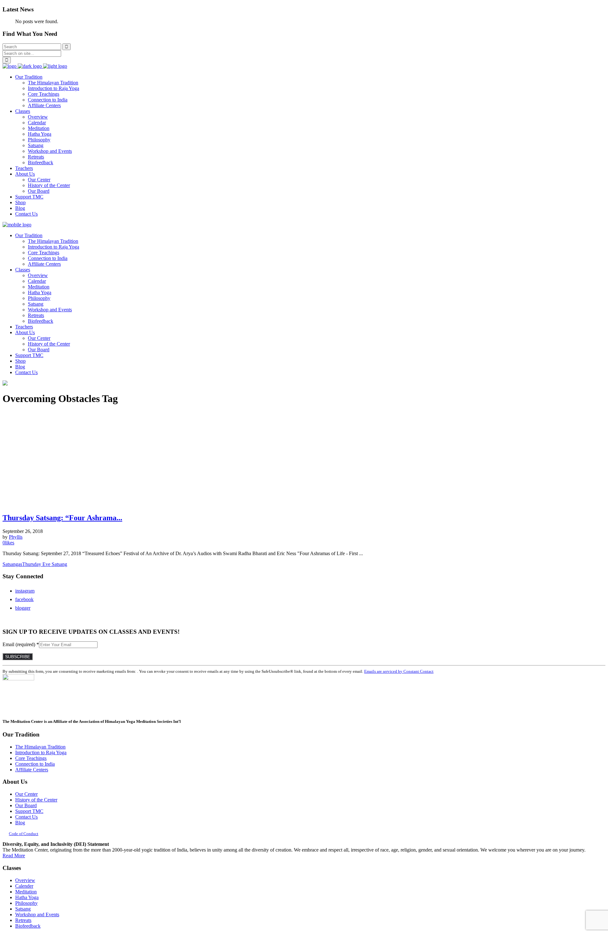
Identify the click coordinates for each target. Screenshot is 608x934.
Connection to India (35, 764)
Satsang (23, 908)
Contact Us (26, 817)
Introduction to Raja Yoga (40, 752)
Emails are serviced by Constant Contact (399, 671)
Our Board (26, 805)
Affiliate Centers (31, 769)
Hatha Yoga (27, 897)
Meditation (26, 891)
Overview (25, 880)
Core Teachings (31, 758)
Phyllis (15, 537)
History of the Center (36, 799)
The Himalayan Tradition (40, 746)
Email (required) (21, 644)
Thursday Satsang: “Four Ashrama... (62, 518)
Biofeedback (28, 926)
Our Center (26, 794)
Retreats (23, 920)
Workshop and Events (37, 914)
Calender (24, 886)
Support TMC (29, 811)
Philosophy (26, 903)
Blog (20, 822)
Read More (14, 855)
